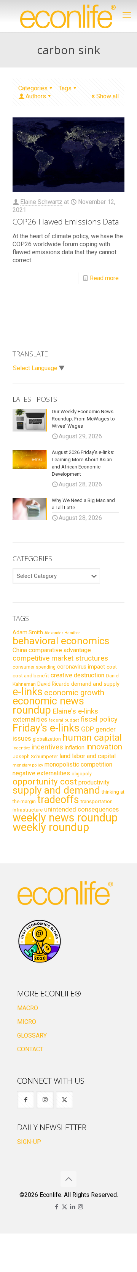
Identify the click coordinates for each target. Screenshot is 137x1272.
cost (112, 667)
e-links (28, 692)
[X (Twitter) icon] (64, 1206)
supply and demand (56, 790)
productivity (94, 782)
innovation (104, 746)
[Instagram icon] (80, 1206)
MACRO (27, 1008)
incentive (21, 748)
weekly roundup (51, 827)
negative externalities (41, 773)
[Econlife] (68, 16)
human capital (92, 737)
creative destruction (77, 675)
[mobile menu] (126, 15)
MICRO (26, 1021)
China (20, 650)
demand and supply (95, 683)
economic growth (74, 692)
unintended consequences (81, 809)
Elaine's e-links (75, 711)
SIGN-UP (29, 1141)
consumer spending (34, 667)
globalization (47, 739)
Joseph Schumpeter (35, 756)
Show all (107, 96)
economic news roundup (48, 705)
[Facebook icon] (56, 1206)
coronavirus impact (81, 667)
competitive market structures (60, 658)
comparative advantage (60, 650)
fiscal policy (99, 719)
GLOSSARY (32, 1035)
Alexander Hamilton (63, 632)
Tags (65, 88)
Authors (35, 96)
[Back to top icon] (68, 1179)
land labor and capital (87, 756)
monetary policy (28, 765)
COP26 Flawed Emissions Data (66, 221)
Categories (33, 88)
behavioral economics (61, 640)
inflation (74, 747)
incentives (47, 747)
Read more (104, 278)
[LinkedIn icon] (72, 1206)
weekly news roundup (65, 817)
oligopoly (82, 773)
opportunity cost (45, 781)
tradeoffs (58, 800)
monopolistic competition (78, 764)
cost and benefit (31, 676)
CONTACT (30, 1049)
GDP (87, 729)
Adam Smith (28, 632)
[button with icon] (25, 1099)
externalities (30, 719)
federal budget (64, 720)
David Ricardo (53, 684)
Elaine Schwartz (41, 201)
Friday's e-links (46, 728)
